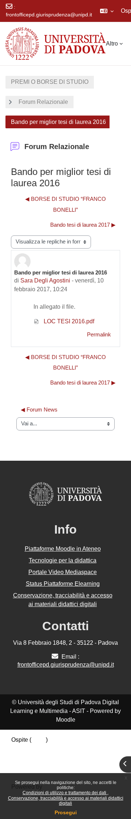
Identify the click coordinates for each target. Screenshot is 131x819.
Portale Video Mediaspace (62, 572)
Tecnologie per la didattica (62, 560)
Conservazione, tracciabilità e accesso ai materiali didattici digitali (65, 801)
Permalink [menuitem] (99, 335)
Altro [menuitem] (112, 43)
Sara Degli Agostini (45, 280)
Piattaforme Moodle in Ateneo (63, 549)
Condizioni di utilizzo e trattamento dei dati (65, 792)
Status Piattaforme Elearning (63, 584)
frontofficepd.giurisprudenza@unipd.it (49, 14)
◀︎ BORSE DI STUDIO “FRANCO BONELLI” (65, 204)
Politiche (22, 757)
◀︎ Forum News (39, 410)
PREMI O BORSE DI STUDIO (49, 82)
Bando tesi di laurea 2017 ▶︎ (83, 225)
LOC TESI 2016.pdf (68, 321)
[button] (107, 11)
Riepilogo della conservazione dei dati (60, 748)
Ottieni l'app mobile (36, 766)
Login (38, 740)
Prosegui (66, 812)
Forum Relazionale (43, 102)
